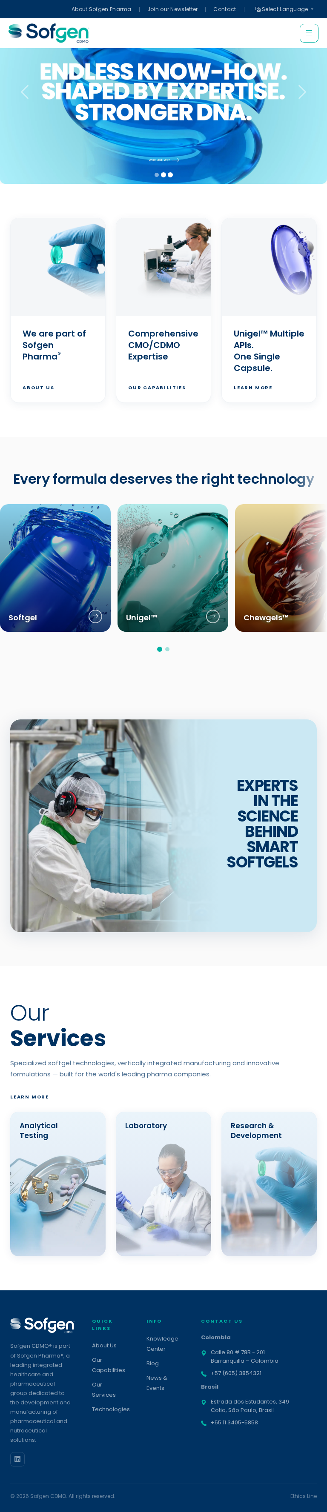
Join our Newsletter (172, 9)
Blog (152, 1363)
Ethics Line (303, 1496)
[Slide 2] (163, 175)
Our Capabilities (157, 387)
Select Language (285, 9)
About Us (38, 387)
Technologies (111, 1409)
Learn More (253, 387)
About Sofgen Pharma (102, 9)
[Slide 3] (170, 174)
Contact (224, 9)
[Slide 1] (157, 175)
